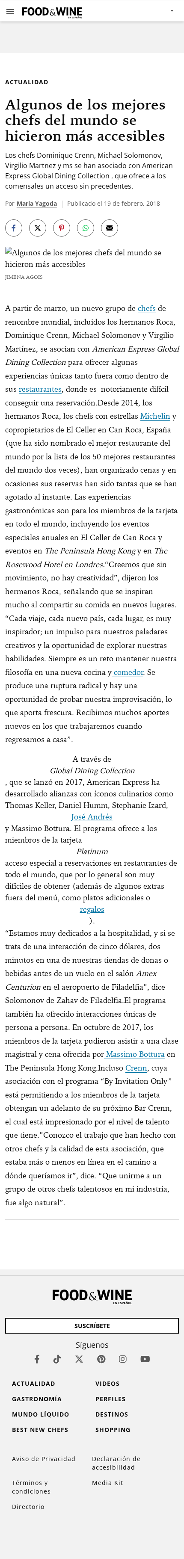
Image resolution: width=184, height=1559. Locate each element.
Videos (107, 1383)
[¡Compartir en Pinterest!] (61, 228)
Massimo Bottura (134, 1054)
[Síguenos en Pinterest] (101, 1359)
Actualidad (26, 82)
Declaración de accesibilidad (116, 1463)
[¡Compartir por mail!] (109, 228)
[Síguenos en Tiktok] (57, 1359)
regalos (92, 909)
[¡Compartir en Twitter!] (37, 228)
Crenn (136, 1068)
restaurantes (40, 389)
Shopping (113, 1430)
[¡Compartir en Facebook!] (13, 228)
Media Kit (107, 1483)
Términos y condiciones (31, 1487)
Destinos (111, 1414)
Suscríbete (92, 1326)
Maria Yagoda (37, 203)
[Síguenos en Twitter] (79, 1359)
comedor (127, 672)
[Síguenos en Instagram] (123, 1359)
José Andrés (92, 817)
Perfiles (110, 1399)
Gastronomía (37, 1399)
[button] (10, 11)
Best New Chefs (40, 1430)
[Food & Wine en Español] (52, 11)
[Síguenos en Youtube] (145, 1359)
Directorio (28, 1507)
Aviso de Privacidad (44, 1459)
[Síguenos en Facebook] (37, 1359)
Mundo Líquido (40, 1414)
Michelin (155, 416)
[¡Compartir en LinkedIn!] (85, 228)
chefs (147, 308)
